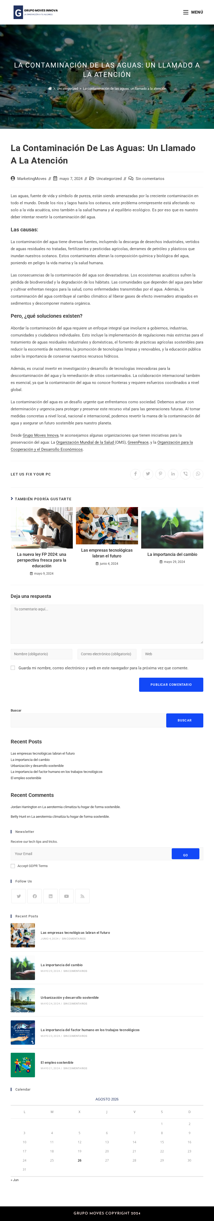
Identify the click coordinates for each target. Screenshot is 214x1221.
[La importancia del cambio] (23, 967)
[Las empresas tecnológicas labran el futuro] (23, 935)
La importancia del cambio (172, 554)
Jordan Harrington (24, 807)
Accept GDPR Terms (32, 866)
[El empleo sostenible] (23, 1065)
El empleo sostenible (26, 778)
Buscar (16, 710)
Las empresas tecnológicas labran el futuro (107, 553)
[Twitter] (18, 896)
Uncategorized (109, 179)
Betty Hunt (18, 817)
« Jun (15, 1180)
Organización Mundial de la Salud (85, 442)
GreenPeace (138, 442)
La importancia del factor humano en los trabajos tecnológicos (57, 772)
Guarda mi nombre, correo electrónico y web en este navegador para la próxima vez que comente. (103, 668)
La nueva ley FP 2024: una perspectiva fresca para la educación (41, 560)
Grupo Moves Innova (40, 435)
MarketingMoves (31, 179)
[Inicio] (50, 89)
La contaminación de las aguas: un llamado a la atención (124, 89)
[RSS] (82, 896)
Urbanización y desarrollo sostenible (37, 766)
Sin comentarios (150, 179)
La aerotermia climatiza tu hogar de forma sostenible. (81, 807)
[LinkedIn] (50, 896)
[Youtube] (66, 896)
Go (185, 855)
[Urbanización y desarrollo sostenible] (23, 1000)
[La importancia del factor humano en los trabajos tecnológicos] (23, 1032)
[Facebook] (34, 896)
